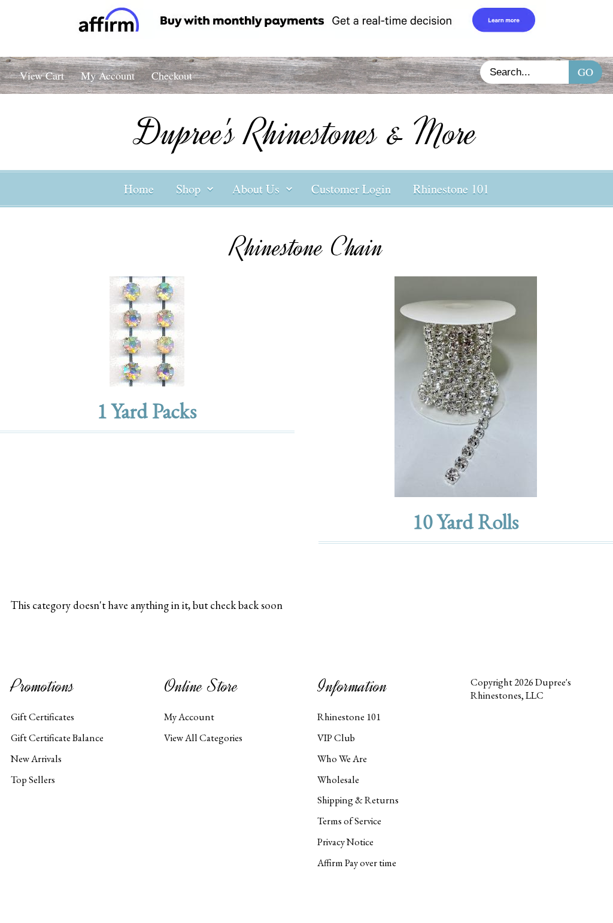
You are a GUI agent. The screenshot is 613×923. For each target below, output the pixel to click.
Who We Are (342, 758)
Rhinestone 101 (451, 189)
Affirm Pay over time (356, 862)
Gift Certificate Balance (57, 737)
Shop (188, 189)
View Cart (42, 75)
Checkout (171, 75)
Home (139, 189)
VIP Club (336, 737)
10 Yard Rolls (465, 521)
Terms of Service (349, 820)
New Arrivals (36, 758)
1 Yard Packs (147, 410)
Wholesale (338, 779)
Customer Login (351, 189)
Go (585, 72)
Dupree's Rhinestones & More (306, 132)
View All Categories (203, 737)
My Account (108, 75)
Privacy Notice (345, 841)
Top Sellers (33, 779)
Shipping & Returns (358, 799)
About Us (256, 189)
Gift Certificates (42, 716)
